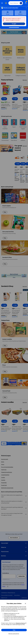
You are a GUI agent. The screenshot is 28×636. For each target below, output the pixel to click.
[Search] (21, 3)
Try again (14, 23)
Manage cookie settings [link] (14, 633)
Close (14, 630)
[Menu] (2, 3)
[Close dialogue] (25, 603)
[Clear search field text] (19, 3)
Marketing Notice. (20, 623)
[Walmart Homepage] (6, 3)
